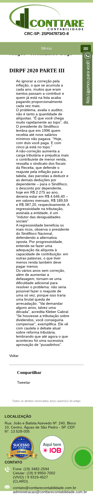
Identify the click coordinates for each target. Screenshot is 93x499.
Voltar (14, 356)
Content (87, 79)
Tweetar (23, 383)
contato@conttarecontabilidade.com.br (44, 488)
